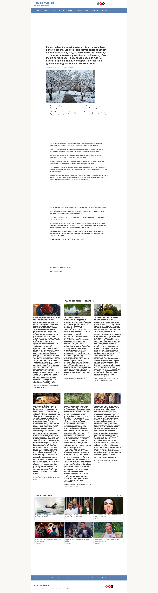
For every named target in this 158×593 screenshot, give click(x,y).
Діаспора (61, 10)
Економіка (79, 10)
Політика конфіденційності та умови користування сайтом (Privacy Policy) (55, 588)
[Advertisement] (79, 26)
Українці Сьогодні (44, 2)
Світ (53, 10)
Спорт (87, 10)
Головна (38, 10)
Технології (95, 10)
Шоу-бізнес (105, 10)
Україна (46, 10)
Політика (69, 10)
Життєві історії (71, 67)
